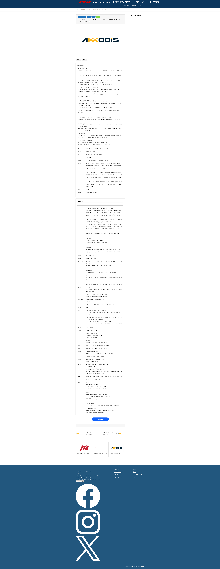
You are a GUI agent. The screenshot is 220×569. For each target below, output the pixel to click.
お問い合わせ (141, 5)
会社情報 (134, 5)
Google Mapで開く (80, 481)
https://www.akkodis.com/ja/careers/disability (94, 154)
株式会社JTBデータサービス (133, 566)
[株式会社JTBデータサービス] (119, 1)
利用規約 (134, 471)
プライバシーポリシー (137, 474)
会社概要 (134, 469)
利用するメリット (117, 469)
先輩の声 (116, 474)
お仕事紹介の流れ (117, 471)
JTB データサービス (118, 477)
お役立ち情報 (126, 5)
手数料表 (134, 477)
